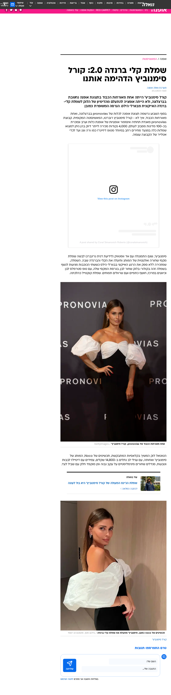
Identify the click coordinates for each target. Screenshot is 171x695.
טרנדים (123, 10)
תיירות (63, 3)
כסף (91, 3)
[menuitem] (128, 5)
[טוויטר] (11, 10)
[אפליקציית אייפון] (16, 10)
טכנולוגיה (51, 3)
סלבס (100, 3)
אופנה (40, 3)
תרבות (110, 3)
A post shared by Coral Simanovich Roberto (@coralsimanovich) (113, 242)
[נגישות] (5, 4)
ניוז (146, 10)
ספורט (130, 3)
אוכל (83, 3)
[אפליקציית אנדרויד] (21, 10)
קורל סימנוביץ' (159, 640)
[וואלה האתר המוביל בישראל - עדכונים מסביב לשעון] (148, 4)
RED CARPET (103, 10)
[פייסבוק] (7, 10)
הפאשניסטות (136, 10)
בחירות (120, 3)
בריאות (73, 3)
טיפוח (115, 10)
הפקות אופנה (87, 10)
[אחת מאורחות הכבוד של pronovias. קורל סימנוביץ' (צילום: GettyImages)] (113, 364)
